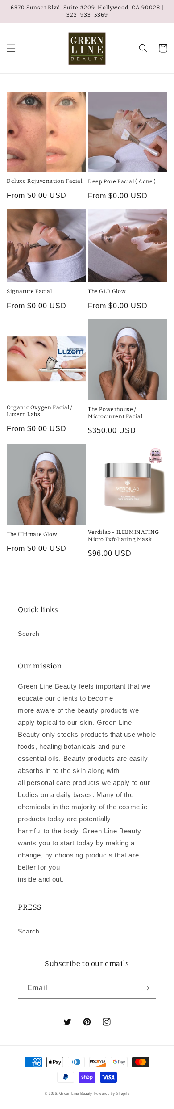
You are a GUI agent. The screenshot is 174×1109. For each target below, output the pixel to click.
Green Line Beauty (75, 1093)
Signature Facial (29, 291)
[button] (11, 48)
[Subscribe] (146, 988)
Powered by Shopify (112, 1093)
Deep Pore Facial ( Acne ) (122, 181)
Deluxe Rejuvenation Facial (45, 181)
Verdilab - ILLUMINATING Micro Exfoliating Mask (123, 535)
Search (29, 633)
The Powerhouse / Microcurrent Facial (115, 413)
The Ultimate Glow (32, 534)
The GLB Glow (107, 291)
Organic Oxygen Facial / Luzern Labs (40, 411)
